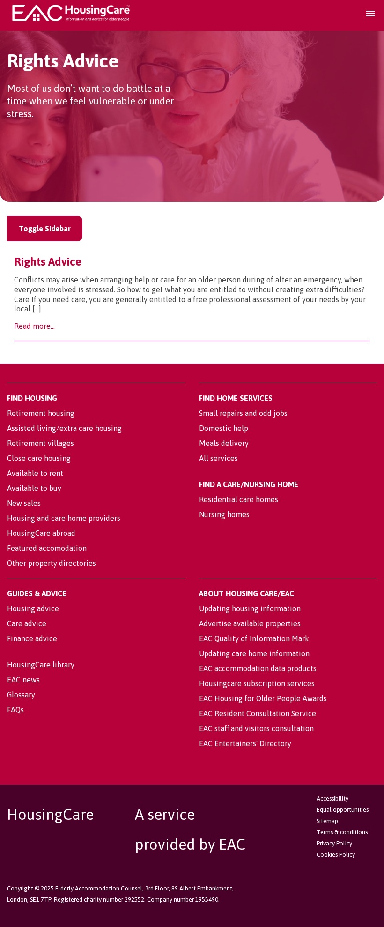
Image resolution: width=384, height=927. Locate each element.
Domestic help (223, 428)
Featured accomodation (47, 548)
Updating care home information (254, 653)
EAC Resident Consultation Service (257, 713)
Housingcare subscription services (257, 683)
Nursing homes (224, 514)
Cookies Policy (336, 854)
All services (218, 458)
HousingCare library (40, 664)
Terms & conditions (342, 832)
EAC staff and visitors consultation (256, 728)
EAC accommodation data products (258, 668)
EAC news (23, 679)
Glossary (21, 694)
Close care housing (39, 458)
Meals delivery (224, 443)
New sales (24, 503)
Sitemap (327, 820)
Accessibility (332, 798)
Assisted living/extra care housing (64, 428)
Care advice (26, 623)
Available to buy (34, 488)
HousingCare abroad (41, 533)
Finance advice (32, 638)
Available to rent (35, 473)
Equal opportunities (343, 809)
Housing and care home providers (63, 518)
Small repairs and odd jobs (243, 413)
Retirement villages (40, 443)
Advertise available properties (250, 623)
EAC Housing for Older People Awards (263, 698)
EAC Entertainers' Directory (245, 743)
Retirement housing (40, 413)
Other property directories (51, 563)
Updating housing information (250, 608)
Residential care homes (238, 499)
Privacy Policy (334, 843)
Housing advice (33, 608)
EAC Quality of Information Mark (254, 638)
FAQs (15, 709)
